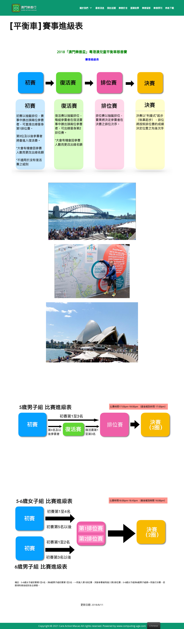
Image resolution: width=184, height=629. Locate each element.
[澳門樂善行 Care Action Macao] (23, 8)
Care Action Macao (69, 626)
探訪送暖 (111, 7)
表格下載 (169, 7)
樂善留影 (146, 7)
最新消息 (99, 7)
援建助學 (134, 7)
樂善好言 (123, 7)
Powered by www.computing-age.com (124, 626)
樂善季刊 (158, 7)
